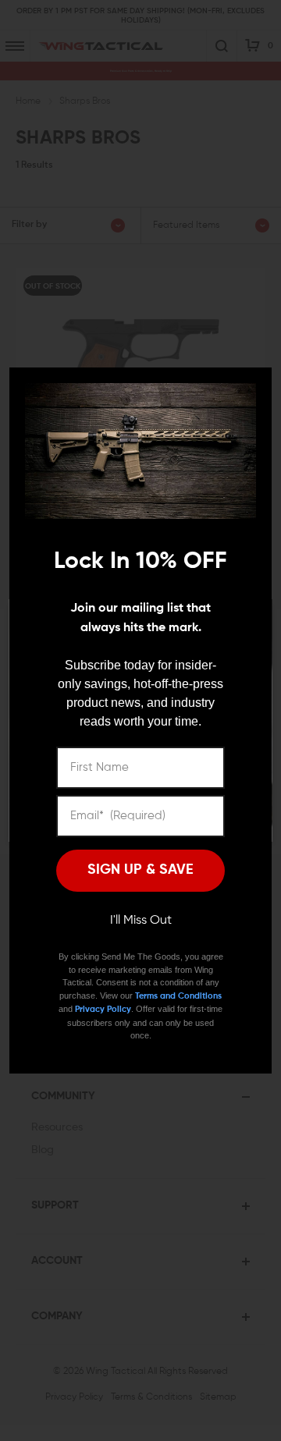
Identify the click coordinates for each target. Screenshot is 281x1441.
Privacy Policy (103, 1009)
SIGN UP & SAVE (140, 870)
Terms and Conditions (178, 996)
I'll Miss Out (141, 920)
